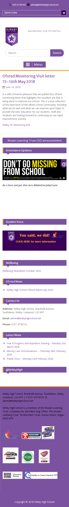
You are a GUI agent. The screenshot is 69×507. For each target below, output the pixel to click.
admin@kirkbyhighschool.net (44, 5)
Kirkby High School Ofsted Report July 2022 (30, 289)
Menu (38, 64)
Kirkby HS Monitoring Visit (16, 124)
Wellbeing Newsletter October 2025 (22, 270)
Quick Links (10, 12)
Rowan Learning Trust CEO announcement (34, 140)
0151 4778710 (18, 5)
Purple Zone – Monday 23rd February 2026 (30, 358)
